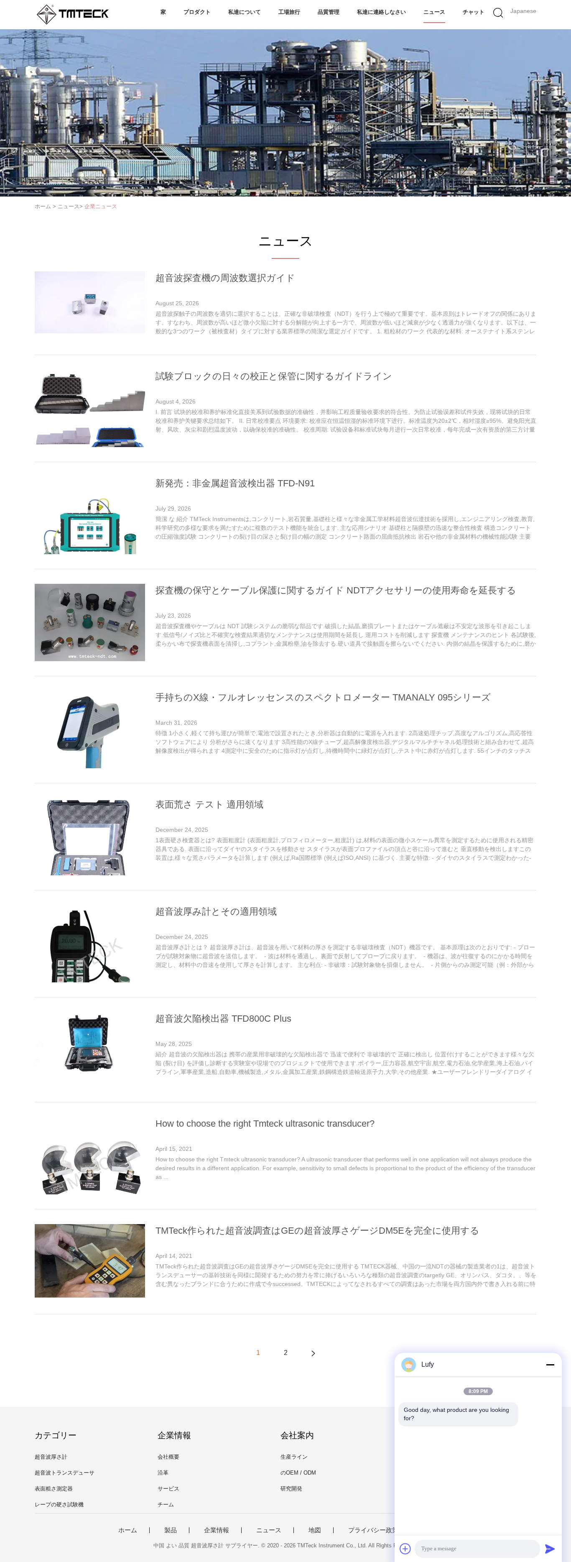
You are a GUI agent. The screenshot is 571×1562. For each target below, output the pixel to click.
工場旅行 (289, 12)
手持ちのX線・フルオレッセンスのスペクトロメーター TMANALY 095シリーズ (323, 697)
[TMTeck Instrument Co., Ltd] (75, 14)
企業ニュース (100, 206)
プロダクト (197, 12)
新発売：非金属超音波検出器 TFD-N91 (235, 483)
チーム (166, 1504)
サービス (168, 1488)
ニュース (434, 12)
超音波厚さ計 (51, 1457)
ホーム (127, 1530)
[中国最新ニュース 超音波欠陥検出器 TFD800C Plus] (90, 1083)
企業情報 (216, 1530)
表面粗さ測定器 (54, 1488)
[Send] (550, 1548)
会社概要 (168, 1457)
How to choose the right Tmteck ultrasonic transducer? (265, 1123)
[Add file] (405, 1548)
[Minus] (550, 1365)
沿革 (163, 1473)
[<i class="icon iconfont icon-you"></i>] (313, 1353)
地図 (314, 1530)
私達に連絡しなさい (381, 12)
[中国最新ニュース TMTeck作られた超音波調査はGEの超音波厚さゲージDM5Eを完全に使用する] (90, 1295)
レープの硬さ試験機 (59, 1504)
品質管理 (328, 12)
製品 (170, 1530)
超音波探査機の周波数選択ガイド (225, 278)
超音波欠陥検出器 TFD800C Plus (223, 1018)
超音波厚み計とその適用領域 (216, 911)
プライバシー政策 (373, 1530)
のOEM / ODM (298, 1473)
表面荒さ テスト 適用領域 (209, 804)
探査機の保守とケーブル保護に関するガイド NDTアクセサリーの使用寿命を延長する (335, 590)
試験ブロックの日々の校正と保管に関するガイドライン (273, 376)
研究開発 (291, 1488)
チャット (473, 12)
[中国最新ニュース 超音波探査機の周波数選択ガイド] (90, 331)
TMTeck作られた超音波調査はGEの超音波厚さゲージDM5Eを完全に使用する (317, 1230)
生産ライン (294, 1457)
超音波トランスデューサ (64, 1473)
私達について (244, 12)
